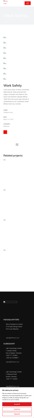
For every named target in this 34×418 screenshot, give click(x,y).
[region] (17, 402)
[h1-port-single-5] (17, 58)
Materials (6, 126)
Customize (17, 409)
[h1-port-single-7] (17, 48)
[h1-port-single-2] (17, 74)
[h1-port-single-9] (17, 37)
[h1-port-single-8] (17, 43)
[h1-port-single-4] (17, 63)
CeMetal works (8, 112)
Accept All (17, 404)
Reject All (17, 414)
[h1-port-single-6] (17, 53)
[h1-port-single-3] (17, 79)
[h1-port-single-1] (17, 69)
